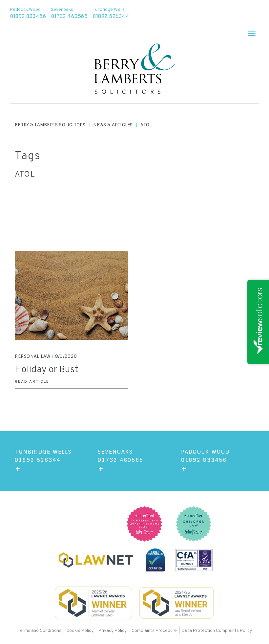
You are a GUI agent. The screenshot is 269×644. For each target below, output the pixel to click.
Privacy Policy (112, 630)
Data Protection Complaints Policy (217, 630)
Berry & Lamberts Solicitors (50, 125)
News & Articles (113, 125)
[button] (248, 31)
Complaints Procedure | (157, 630)
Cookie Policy (79, 630)
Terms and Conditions (39, 630)
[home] (134, 69)
